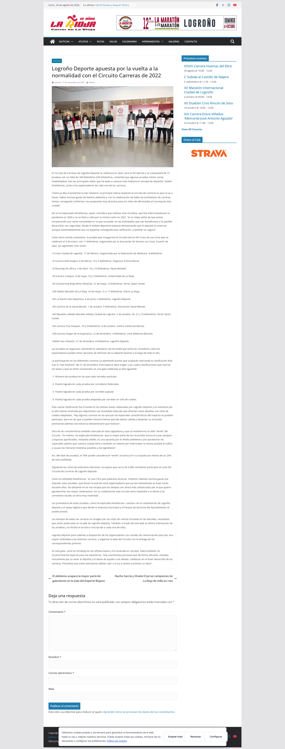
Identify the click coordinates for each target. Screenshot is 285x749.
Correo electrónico (61, 673)
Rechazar (195, 736)
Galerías (174, 41)
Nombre (54, 657)
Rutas (100, 41)
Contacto (191, 41)
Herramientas (151, 41)
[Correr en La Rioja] (52, 42)
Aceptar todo (175, 736)
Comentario (56, 612)
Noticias (64, 41)
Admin (92, 82)
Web (51, 689)
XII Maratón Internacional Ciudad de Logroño (203, 90)
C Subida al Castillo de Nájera (206, 77)
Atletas (83, 41)
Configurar (216, 736)
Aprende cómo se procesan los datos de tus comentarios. (139, 712)
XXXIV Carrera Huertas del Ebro (208, 66)
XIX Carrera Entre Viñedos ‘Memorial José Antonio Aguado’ (208, 116)
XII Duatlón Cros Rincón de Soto (208, 103)
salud (113, 41)
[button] (71, 41)
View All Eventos (192, 129)
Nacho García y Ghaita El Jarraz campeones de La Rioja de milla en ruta (144, 578)
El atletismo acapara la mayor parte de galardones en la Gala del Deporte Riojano (78, 578)
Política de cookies (117, 740)
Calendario (129, 41)
